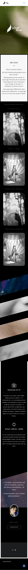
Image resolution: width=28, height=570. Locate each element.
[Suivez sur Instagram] (15, 550)
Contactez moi (14, 527)
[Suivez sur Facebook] (13, 550)
